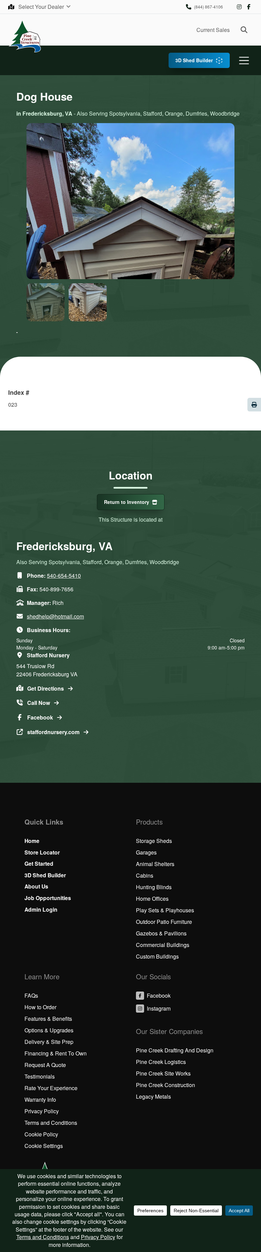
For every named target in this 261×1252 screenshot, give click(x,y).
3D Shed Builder (194, 60)
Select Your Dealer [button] (41, 7)
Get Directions (46, 688)
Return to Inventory (126, 501)
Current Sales (213, 30)
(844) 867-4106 (208, 7)
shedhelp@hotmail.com (55, 616)
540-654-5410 (64, 575)
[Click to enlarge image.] (130, 262)
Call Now (39, 703)
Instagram (239, 7)
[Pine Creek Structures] (24, 36)
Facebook (249, 7)
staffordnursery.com (54, 732)
